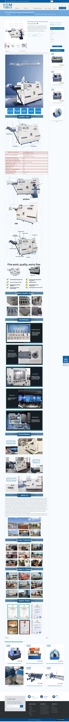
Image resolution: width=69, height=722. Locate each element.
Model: (6, 50)
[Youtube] (61, 719)
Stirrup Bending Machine (44, 713)
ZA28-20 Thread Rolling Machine (57, 102)
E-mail (65, 363)
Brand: (20, 50)
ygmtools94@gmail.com (12, 1)
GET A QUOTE (62, 8)
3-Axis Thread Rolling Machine (45, 708)
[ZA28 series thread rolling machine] (14, 653)
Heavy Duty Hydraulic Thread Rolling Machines (57, 121)
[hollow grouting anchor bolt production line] (54, 675)
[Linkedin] (59, 719)
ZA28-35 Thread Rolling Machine (57, 84)
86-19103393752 (26, 1)
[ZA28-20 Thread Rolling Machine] (57, 94)
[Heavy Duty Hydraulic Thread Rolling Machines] (57, 112)
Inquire (34, 35)
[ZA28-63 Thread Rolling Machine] (57, 59)
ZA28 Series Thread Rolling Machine (46, 705)
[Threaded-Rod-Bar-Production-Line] (14, 675)
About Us (30, 713)
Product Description (9, 53)
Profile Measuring (54, 712)
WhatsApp (65, 365)
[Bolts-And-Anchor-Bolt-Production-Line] (34, 675)
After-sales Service (55, 708)
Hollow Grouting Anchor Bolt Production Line (47, 712)
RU (51, 1)
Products (30, 708)
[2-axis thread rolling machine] (34, 653)
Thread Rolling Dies (43, 709)
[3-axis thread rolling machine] (54, 653)
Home (30, 705)
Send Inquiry (57, 46)
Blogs (30, 712)
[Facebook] (57, 719)
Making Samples (54, 709)
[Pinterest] (63, 719)
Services (30, 709)
